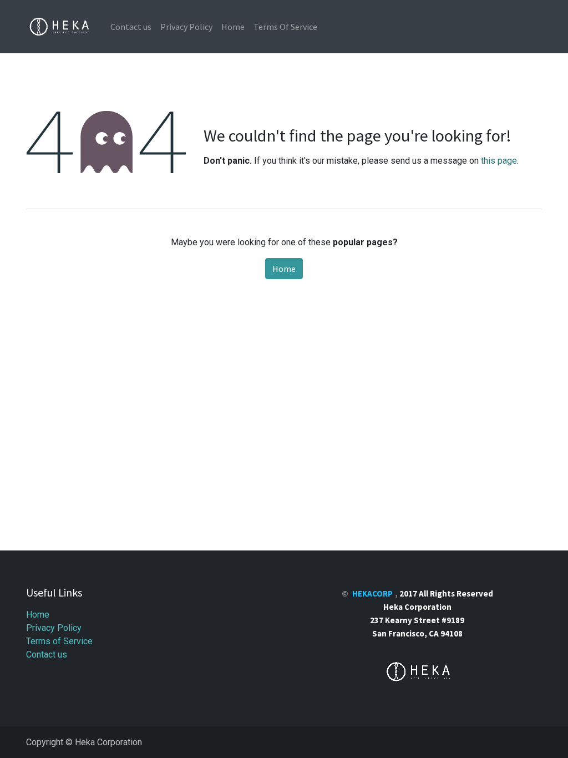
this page (499, 160)
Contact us (46, 654)
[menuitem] (131, 27)
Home (284, 268)
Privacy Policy (54, 628)
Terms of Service (59, 641)
